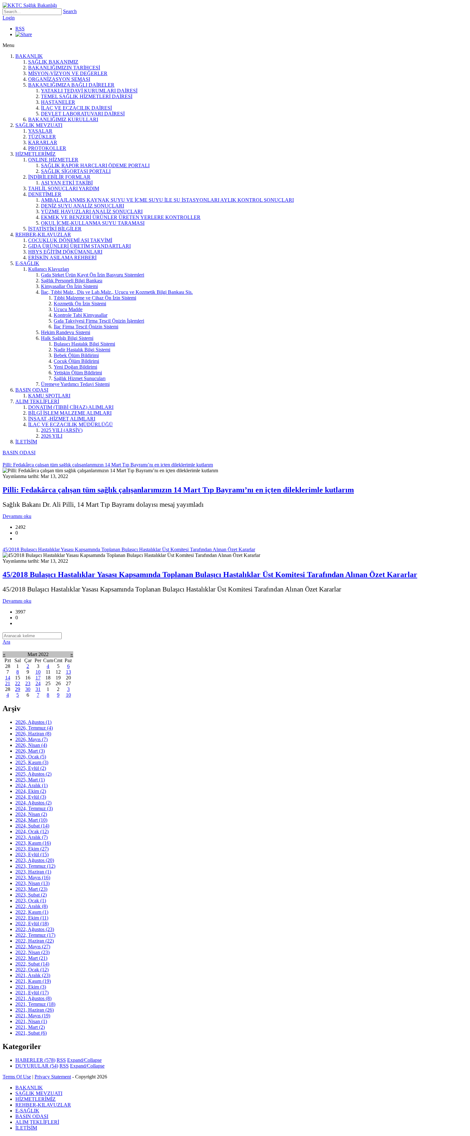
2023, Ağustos (34, 860)
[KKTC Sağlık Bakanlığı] (30, 5)
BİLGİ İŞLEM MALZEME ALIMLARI (70, 413)
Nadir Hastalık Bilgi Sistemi (82, 349)
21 (7, 683)
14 (7, 677)
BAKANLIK (29, 56)
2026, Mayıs (31, 739)
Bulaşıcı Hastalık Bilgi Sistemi (84, 344)
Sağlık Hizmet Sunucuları (80, 378)
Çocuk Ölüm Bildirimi (76, 361)
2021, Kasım (33, 981)
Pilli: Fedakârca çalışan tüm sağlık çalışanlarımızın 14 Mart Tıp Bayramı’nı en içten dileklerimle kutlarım (178, 490)
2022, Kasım (31, 912)
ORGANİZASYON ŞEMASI (59, 79)
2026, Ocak (30, 756)
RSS (20, 28)
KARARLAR (42, 142)
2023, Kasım (33, 843)
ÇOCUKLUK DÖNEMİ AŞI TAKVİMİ (70, 240)
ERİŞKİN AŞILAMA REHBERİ (62, 257)
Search (70, 11)
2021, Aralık (32, 975)
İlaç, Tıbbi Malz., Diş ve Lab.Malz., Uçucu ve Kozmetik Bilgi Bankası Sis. (117, 292)
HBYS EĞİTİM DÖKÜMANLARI (65, 252)
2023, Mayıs (32, 877)
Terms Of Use (17, 1076)
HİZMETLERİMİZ (35, 154)
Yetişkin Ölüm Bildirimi (78, 372)
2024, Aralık (31, 785)
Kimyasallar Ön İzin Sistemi (69, 286)
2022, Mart (31, 958)
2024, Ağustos (33, 802)
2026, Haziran (33, 733)
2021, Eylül (32, 992)
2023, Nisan (32, 883)
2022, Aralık (31, 906)
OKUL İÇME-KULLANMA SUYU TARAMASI (93, 223)
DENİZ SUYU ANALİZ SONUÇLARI (82, 205)
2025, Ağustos (33, 774)
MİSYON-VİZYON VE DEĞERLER (67, 73)
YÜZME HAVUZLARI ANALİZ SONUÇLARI (92, 211)
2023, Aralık (31, 837)
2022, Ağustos (34, 929)
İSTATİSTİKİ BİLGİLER (55, 228)
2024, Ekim (30, 791)
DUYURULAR (36, 1066)
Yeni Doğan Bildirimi (75, 367)
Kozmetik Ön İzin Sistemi (80, 303)
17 (38, 677)
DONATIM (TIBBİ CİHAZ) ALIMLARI (71, 407)
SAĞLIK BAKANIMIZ (53, 62)
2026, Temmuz (34, 728)
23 (27, 683)
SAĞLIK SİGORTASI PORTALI (76, 171)
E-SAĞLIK (27, 263)
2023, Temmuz (35, 866)
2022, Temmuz (35, 935)
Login (9, 17)
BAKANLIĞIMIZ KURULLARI (63, 119)
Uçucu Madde (68, 309)
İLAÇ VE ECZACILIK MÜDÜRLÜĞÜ (70, 424)
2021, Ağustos (33, 998)
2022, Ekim (31, 918)
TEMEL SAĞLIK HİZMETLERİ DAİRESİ (86, 96)
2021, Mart (30, 1027)
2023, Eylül (32, 854)
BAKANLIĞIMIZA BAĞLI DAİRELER (71, 85)
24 (38, 683)
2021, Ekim (30, 987)
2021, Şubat (31, 1033)
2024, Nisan (31, 814)
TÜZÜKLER (42, 136)
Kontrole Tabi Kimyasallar (80, 315)
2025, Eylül (30, 768)
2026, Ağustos (33, 722)
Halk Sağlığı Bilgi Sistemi (67, 338)
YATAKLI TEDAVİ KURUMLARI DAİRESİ (89, 90)
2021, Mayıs (32, 1015)
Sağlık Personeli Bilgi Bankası (71, 280)
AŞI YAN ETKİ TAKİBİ (67, 182)
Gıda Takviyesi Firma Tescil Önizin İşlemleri (99, 321)
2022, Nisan (32, 952)
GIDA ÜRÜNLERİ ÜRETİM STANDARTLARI (79, 246)
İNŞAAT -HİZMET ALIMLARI (61, 418)
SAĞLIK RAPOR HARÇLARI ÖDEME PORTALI (95, 165)
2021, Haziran (34, 1010)
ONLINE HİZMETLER (53, 159)
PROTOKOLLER (47, 148)
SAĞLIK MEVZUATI (38, 125)
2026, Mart (30, 751)
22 (17, 683)
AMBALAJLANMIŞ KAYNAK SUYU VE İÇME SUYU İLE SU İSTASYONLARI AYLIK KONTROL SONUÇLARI (167, 200)
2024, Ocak (32, 831)
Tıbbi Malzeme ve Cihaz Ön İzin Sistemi (95, 298)
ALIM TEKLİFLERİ (37, 401)
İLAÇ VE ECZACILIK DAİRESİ (76, 108)
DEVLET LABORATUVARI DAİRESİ (83, 113)
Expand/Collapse (84, 1060)
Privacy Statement (53, 1076)
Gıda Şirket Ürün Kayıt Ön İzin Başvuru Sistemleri (92, 275)
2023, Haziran (33, 871)
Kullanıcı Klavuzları (48, 269)
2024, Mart (31, 820)
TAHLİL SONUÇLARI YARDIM (63, 188)
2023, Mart (31, 889)
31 (38, 689)
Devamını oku (17, 516)
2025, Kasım (31, 762)
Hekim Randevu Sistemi (65, 332)
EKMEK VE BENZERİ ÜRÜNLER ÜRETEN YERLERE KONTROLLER (120, 217)
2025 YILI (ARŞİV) (61, 430)
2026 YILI (51, 436)
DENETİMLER (44, 194)
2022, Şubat (32, 964)
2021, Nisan (31, 1021)
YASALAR (40, 131)
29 (17, 689)
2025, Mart (30, 779)
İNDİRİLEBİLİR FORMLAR (59, 177)
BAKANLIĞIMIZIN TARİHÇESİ (64, 67)
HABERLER (35, 1060)
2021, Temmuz (35, 1004)
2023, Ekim (32, 848)
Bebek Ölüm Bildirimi (76, 355)
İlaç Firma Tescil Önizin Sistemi (86, 326)
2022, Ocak (32, 969)
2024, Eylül (30, 797)
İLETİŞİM (26, 441)
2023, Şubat (31, 894)
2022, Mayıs (32, 946)
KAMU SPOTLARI (49, 395)
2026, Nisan (31, 745)
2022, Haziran (34, 941)
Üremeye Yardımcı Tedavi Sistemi (75, 384)
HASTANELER (58, 102)
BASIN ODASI (31, 390)
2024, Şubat (32, 825)
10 (38, 672)
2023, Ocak (30, 900)
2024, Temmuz (34, 808)
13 (68, 672)
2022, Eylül (32, 923)
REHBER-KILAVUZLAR (43, 234)
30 (27, 689)
